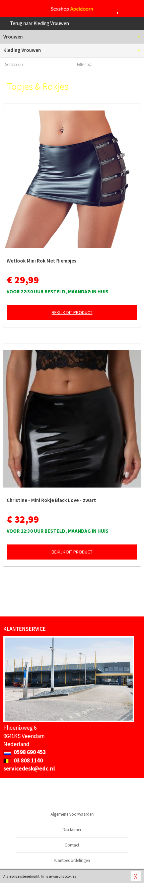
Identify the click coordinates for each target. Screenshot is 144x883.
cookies (70, 876)
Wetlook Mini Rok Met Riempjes (41, 260)
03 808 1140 (28, 760)
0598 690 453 (29, 752)
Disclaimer (72, 829)
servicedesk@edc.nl (29, 768)
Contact (72, 845)
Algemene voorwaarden (72, 814)
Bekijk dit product (72, 312)
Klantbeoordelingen (72, 860)
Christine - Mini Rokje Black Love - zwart (51, 500)
